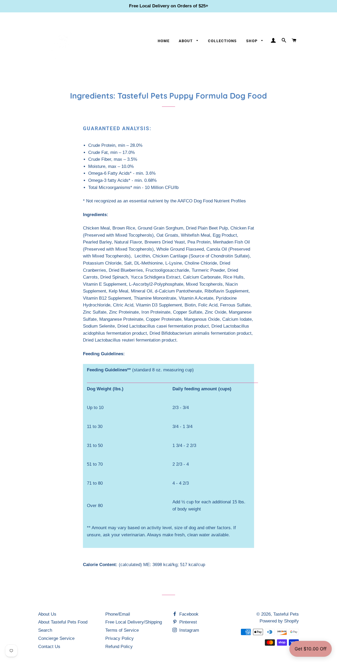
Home (164, 41)
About (186, 41)
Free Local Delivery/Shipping (133, 622)
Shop (252, 41)
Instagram (188, 630)
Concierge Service (56, 638)
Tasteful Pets (286, 614)
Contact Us (49, 646)
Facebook (188, 614)
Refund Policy (119, 646)
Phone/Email (117, 614)
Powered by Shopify (279, 621)
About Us (47, 614)
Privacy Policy (119, 638)
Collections (222, 41)
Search (45, 630)
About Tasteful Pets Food (62, 622)
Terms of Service (122, 630)
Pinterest (187, 622)
